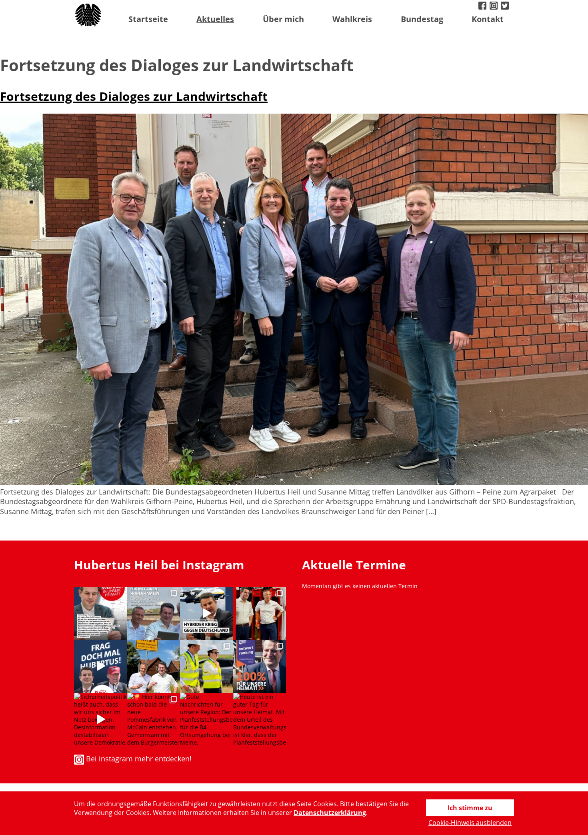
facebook (483, 6)
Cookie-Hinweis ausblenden (470, 822)
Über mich (283, 19)
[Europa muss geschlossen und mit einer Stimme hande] (100, 666)
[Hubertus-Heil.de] (89, 15)
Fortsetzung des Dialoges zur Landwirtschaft (134, 96)
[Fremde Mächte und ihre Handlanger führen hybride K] (206, 613)
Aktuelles (215, 19)
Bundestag (422, 19)
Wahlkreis (352, 19)
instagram (494, 6)
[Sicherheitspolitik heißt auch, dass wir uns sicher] (100, 719)
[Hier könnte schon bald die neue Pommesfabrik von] (153, 719)
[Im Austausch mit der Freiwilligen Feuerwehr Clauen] (259, 613)
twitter (505, 6)
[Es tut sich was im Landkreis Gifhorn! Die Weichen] (100, 613)
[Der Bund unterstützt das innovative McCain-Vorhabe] (153, 613)
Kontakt (488, 19)
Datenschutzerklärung (330, 812)
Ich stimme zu (470, 807)
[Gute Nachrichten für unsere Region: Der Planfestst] (206, 719)
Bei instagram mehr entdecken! (139, 759)
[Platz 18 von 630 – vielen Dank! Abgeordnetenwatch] (259, 666)
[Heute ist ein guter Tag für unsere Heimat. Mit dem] (259, 719)
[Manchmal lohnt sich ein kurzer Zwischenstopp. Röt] (153, 666)
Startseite (148, 19)
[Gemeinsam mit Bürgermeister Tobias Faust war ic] (206, 666)
